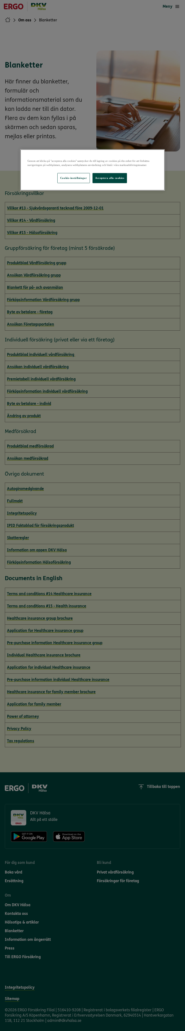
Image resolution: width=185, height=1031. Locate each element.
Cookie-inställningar (73, 177)
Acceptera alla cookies (109, 177)
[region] (92, 170)
